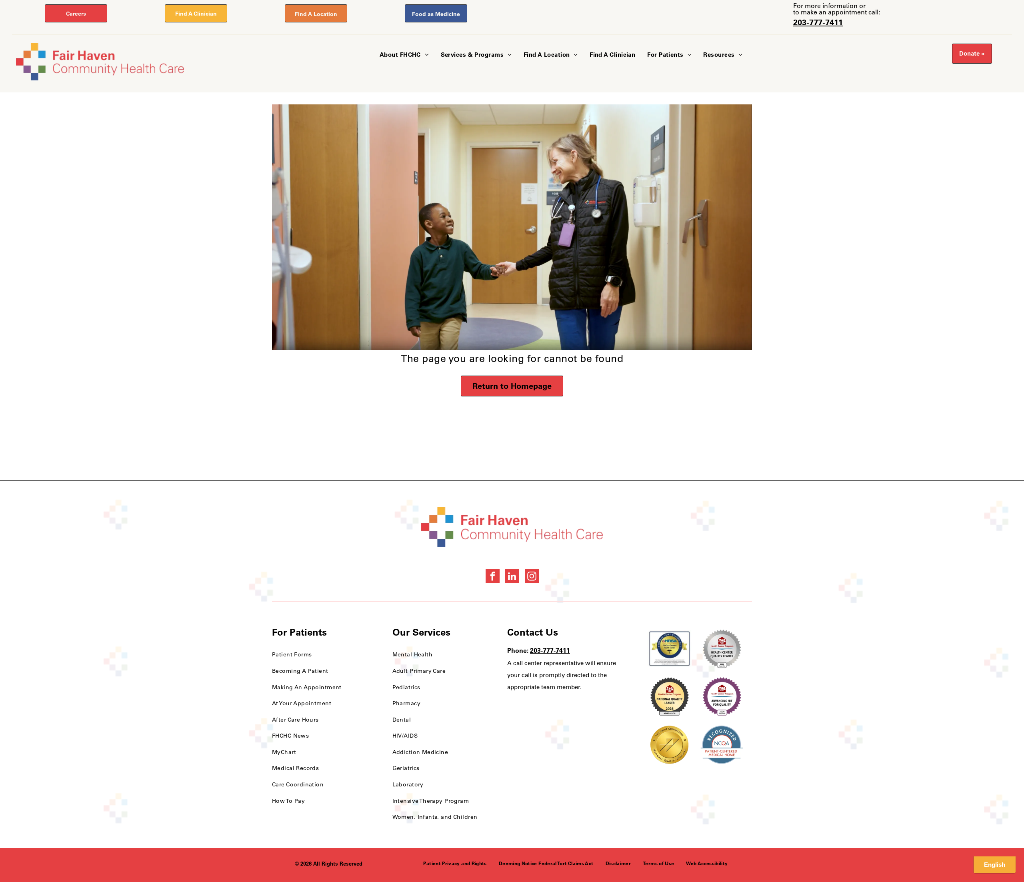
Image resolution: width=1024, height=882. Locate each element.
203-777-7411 (818, 22)
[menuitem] (404, 55)
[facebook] (493, 577)
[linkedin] (512, 577)
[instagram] (532, 577)
